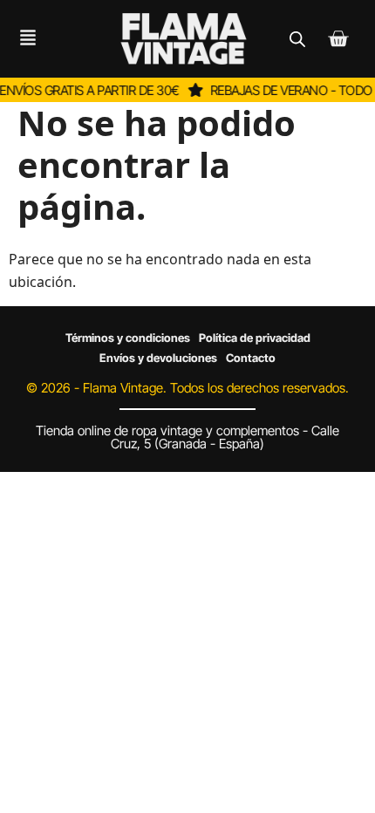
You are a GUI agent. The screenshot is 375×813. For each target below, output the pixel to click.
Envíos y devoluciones (158, 358)
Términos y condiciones (127, 338)
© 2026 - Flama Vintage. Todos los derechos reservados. (187, 387)
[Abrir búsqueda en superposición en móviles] (297, 38)
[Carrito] (338, 38)
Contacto (251, 358)
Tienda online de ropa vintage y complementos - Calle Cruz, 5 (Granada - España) (187, 437)
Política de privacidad (254, 338)
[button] (22, 39)
